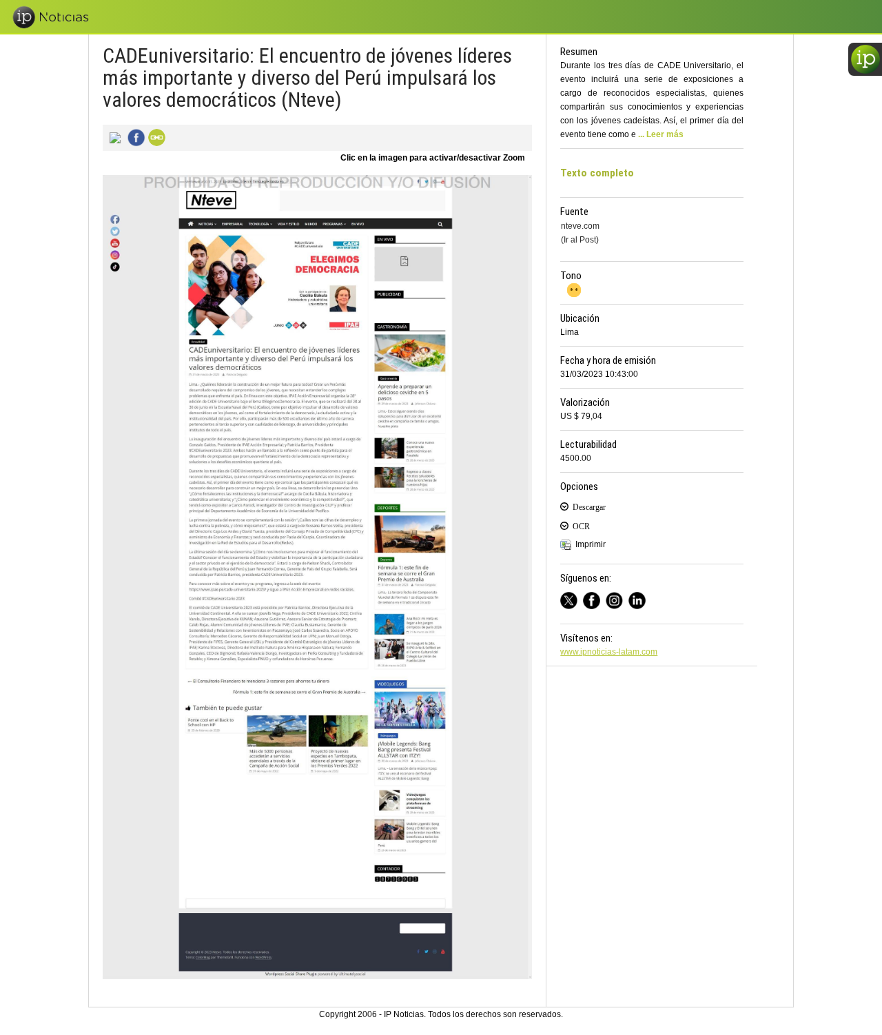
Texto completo (597, 173)
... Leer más (661, 134)
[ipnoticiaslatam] (617, 598)
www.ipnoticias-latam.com (608, 652)
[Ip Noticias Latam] (594, 598)
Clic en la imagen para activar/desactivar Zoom (432, 158)
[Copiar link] (155, 136)
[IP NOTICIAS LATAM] (571, 598)
